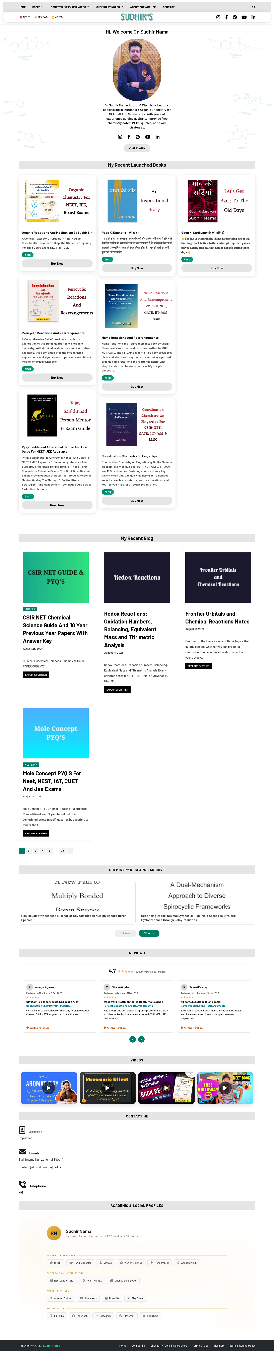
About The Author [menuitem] (143, 7)
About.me (152, 1315)
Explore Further (36, 674)
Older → (149, 933)
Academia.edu (189, 1262)
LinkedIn (59, 1315)
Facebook (82, 1315)
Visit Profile (137, 148)
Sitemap (218, 1345)
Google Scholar (82, 1262)
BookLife (114, 1298)
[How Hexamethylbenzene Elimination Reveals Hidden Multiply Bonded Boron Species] (77, 896)
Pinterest (129, 1315)
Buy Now (57, 263)
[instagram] (218, 17)
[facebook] (226, 17)
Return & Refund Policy (241, 1345)
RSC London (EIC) (64, 1280)
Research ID (162, 1262)
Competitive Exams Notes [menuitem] (68, 7)
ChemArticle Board (125, 1280)
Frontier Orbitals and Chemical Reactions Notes (217, 617)
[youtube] (244, 17)
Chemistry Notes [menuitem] (108, 7)
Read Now (57, 505)
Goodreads (90, 1298)
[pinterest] (234, 17)
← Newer (125, 933)
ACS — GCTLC (94, 1280)
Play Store (137, 1298)
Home (122, 1345)
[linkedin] (252, 17)
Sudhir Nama (51, 1345)
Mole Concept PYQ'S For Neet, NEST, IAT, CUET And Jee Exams (52, 781)
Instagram (105, 1315)
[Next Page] (70, 851)
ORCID (57, 1262)
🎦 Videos (57, 17)
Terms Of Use (200, 1345)
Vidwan (108, 1262)
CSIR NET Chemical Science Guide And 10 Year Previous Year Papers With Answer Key (55, 629)
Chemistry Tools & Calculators (168, 1345)
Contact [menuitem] (169, 7)
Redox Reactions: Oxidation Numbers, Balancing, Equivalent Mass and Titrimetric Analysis (130, 629)
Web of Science (133, 1262)
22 (62, 850)
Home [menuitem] (22, 7)
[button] (48, 1088)
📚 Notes (25, 17)
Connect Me (138, 1345)
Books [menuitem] (36, 7)
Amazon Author (63, 1298)
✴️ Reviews (41, 17)
